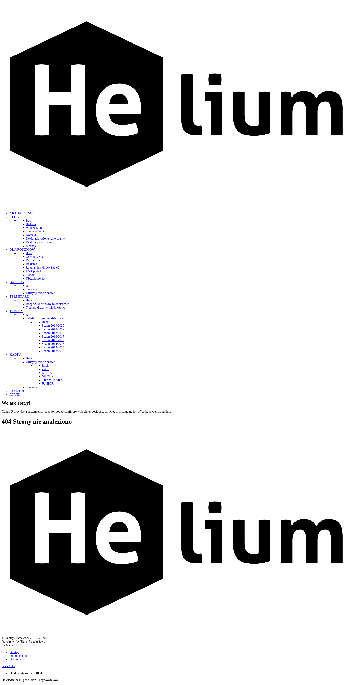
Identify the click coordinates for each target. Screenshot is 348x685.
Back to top (9, 666)
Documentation (19, 655)
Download (16, 659)
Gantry (14, 652)
